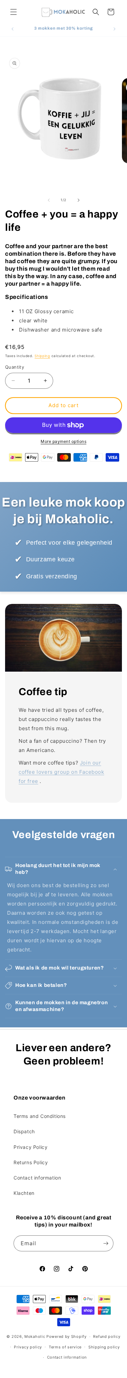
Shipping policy (104, 1347)
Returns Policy (31, 1162)
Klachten (24, 1193)
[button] (13, 11)
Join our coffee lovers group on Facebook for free (61, 771)
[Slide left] (48, 200)
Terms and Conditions (40, 1116)
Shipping (42, 356)
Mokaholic (34, 1336)
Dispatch (24, 1131)
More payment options (63, 441)
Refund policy (106, 1336)
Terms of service (65, 1347)
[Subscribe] (105, 1243)
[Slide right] (78, 200)
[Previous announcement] (12, 28)
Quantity (14, 367)
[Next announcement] (114, 28)
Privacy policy (28, 1347)
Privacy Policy (30, 1147)
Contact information (37, 1178)
